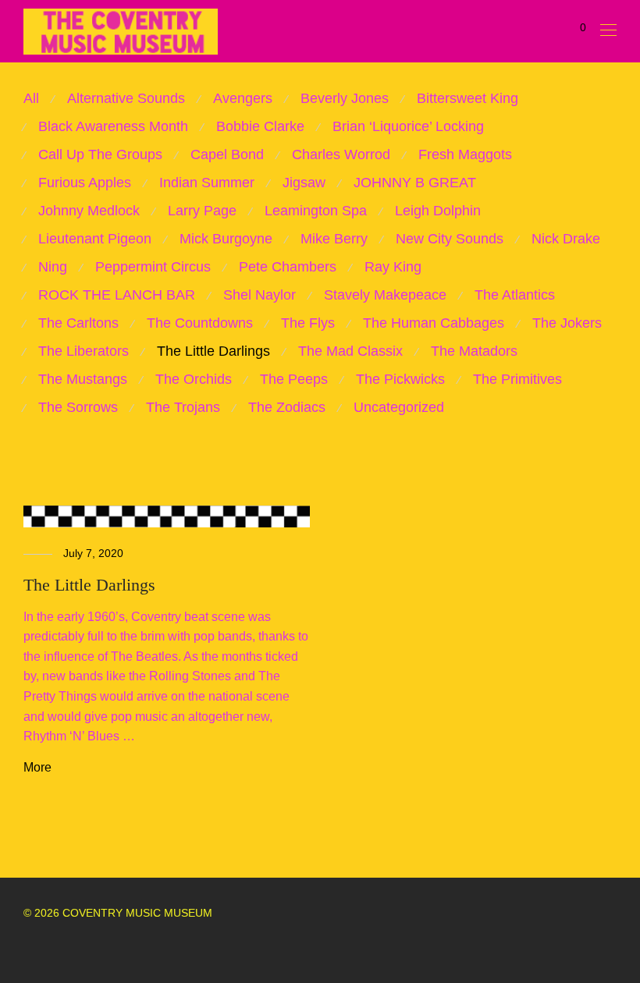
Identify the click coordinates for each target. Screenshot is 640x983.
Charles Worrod (341, 154)
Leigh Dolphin (438, 210)
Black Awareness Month (113, 126)
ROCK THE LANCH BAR (116, 295)
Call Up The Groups (100, 154)
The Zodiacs (286, 407)
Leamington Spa (316, 210)
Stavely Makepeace (385, 295)
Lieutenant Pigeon (94, 239)
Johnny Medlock (89, 210)
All (31, 98)
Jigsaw (304, 182)
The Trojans (183, 407)
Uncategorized (399, 407)
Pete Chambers (287, 267)
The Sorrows (78, 407)
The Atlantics (515, 295)
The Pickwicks (400, 379)
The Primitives (517, 379)
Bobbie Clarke (260, 126)
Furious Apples (84, 182)
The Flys (308, 323)
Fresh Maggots (465, 154)
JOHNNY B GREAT (415, 182)
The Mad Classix (350, 351)
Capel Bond (227, 154)
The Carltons (78, 323)
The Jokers (567, 323)
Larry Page (202, 210)
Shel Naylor (259, 295)
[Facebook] (28, 947)
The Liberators (83, 351)
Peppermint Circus (153, 267)
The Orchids (193, 379)
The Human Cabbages (433, 323)
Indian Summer (206, 182)
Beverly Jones (344, 98)
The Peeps (294, 379)
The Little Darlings (213, 351)
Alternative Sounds (126, 98)
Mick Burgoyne (226, 239)
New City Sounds (449, 239)
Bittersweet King (467, 98)
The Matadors (474, 351)
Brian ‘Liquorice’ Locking (408, 126)
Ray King (392, 267)
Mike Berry (334, 239)
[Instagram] (52, 947)
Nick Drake (566, 239)
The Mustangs (82, 379)
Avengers (242, 98)
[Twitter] (76, 947)
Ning (52, 267)
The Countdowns (200, 323)
